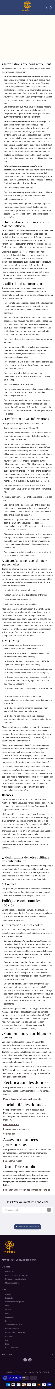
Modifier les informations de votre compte (22, 1099)
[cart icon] (50, 7)
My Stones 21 (18, 1372)
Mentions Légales (12, 1283)
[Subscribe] (49, 1210)
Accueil (8, 1294)
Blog (7, 1344)
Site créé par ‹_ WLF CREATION (37, 1372)
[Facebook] (25, 1359)
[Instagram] (30, 1359)
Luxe (7, 1306)
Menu (4, 1290)
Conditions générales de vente (17, 1275)
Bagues (8, 1321)
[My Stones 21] (27, 7)
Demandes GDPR (11, 1124)
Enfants (8, 1313)
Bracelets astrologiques (14, 1302)
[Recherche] (45, 7)
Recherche (9, 1271)
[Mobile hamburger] (5, 7)
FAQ (7, 1340)
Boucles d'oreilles (12, 1329)
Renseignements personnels (16, 1129)
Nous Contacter (11, 1348)
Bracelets (9, 1298)
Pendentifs (9, 1317)
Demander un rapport (12, 1161)
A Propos (9, 1336)
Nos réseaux (7, 1355)
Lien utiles (6, 1267)
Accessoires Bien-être (13, 1325)
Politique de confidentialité (14, 1077)
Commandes (9, 1134)
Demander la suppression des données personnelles (26, 1190)
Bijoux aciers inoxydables (15, 1332)
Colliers (8, 1309)
